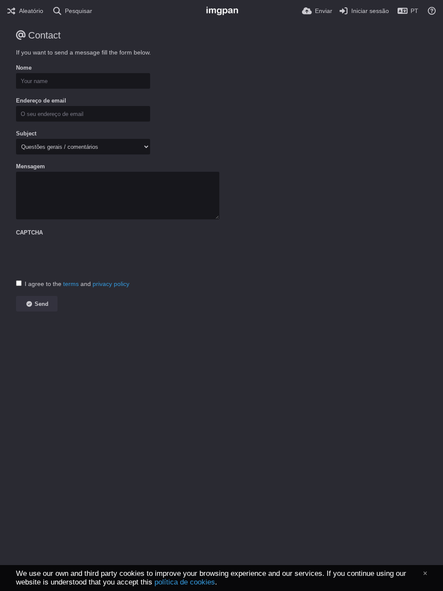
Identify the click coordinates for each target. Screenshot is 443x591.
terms (71, 283)
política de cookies (184, 582)
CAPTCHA (29, 232)
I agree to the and (77, 283)
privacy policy (111, 283)
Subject (26, 133)
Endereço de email (41, 100)
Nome (24, 67)
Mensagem (30, 166)
